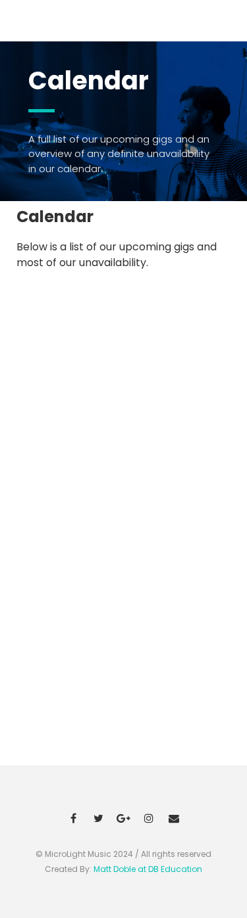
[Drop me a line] (174, 817)
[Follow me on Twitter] (99, 817)
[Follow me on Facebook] (74, 817)
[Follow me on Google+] (124, 817)
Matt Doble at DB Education (148, 869)
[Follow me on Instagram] (149, 817)
